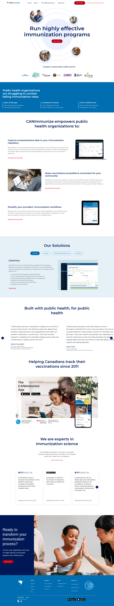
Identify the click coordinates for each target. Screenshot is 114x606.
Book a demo (79, 3)
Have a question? (75, 584)
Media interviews (75, 587)
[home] (13, 3)
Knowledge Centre (62, 583)
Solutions (29, 3)
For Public (46, 589)
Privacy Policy (20, 597)
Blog (32, 591)
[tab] (35, 253)
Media (32, 586)
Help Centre (60, 586)
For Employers (47, 586)
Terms (27, 597)
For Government (48, 583)
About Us (33, 583)
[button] (36, 3)
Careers (32, 589)
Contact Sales (74, 591)
